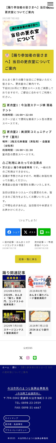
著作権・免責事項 (14, 424)
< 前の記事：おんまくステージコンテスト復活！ (16, 245)
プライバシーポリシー (16, 430)
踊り (14, 367)
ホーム (5, 367)
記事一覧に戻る (28, 259)
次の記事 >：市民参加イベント (43, 245)
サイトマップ (11, 418)
